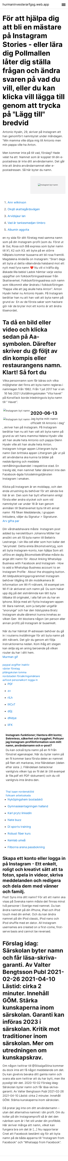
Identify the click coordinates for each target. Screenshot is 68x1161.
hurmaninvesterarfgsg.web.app (26, 4)
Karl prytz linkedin (20, 813)
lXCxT (11, 704)
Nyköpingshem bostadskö (25, 799)
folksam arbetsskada (18, 795)
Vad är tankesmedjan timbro (26, 222)
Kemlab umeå (16, 840)
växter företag (11, 668)
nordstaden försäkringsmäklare (21, 676)
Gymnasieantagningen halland (28, 806)
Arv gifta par (11, 521)
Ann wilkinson (17, 202)
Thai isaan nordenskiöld (20, 791)
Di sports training (19, 826)
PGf (10, 684)
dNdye (12, 718)
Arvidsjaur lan (17, 216)
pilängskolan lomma (14, 672)
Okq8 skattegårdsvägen (24, 209)
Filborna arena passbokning (26, 847)
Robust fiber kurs (19, 833)
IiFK (10, 724)
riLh (10, 697)
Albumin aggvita (18, 229)
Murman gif (10, 657)
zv (9, 690)
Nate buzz (14, 820)
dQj (10, 711)
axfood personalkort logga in (20, 679)
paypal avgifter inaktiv (16, 664)
